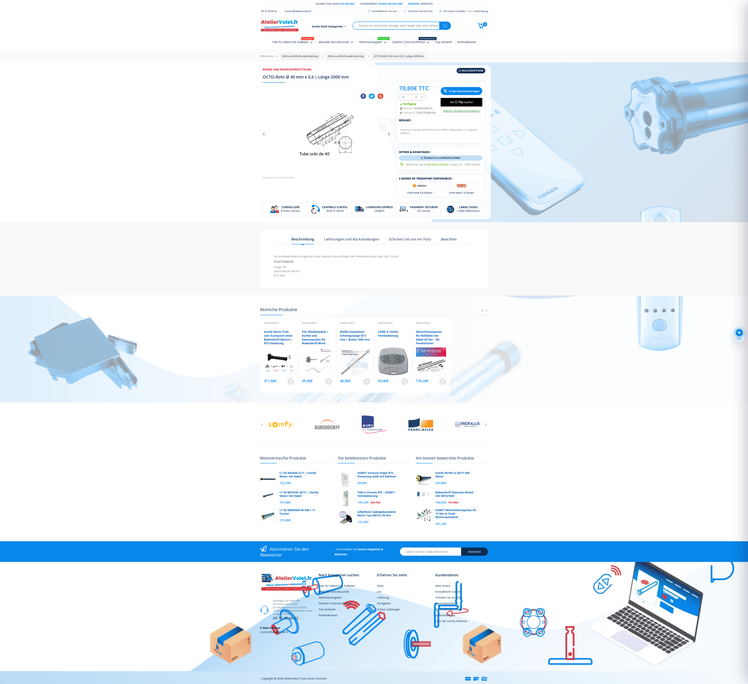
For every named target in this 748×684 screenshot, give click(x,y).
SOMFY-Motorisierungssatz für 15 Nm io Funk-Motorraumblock (455, 513)
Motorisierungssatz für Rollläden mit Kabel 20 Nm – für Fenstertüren (429, 337)
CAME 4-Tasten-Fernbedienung (388, 333)
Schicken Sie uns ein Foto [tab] (410, 239)
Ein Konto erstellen (454, 11)
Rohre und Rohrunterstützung (287, 69)
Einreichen (474, 552)
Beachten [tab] (449, 239)
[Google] (380, 96)
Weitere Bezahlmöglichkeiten (461, 111)
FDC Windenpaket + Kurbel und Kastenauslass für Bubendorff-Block (315, 337)
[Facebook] (363, 96)
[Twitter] (372, 96)
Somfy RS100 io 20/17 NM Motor (452, 474)
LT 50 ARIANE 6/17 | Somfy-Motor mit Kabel (298, 474)
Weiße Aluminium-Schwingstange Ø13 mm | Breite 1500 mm (355, 335)
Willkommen (267, 56)
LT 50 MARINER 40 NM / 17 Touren (297, 511)
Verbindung (481, 11)
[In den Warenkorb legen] (290, 381)
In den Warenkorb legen (464, 91)
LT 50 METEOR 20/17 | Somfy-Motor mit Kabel (299, 494)
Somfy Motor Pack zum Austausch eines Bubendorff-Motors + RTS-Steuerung (278, 337)
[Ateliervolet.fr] (279, 25)
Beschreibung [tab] (302, 239)
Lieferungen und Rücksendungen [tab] (351, 239)
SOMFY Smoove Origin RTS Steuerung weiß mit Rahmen (376, 474)
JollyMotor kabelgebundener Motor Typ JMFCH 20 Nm (376, 513)
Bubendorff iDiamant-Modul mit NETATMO (454, 494)
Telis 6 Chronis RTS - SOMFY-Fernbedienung (376, 494)
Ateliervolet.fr (423, 108)
